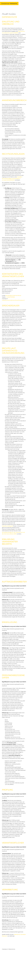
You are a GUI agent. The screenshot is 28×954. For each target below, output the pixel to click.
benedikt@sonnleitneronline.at (13, 295)
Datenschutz (12, 949)
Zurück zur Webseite (9, 3)
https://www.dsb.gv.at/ (7, 526)
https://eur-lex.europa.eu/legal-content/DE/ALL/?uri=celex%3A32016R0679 (12, 178)
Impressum (5, 949)
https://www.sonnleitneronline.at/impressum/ (13, 300)
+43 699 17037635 (10, 297)
